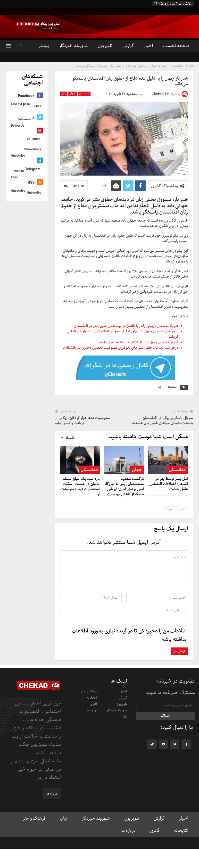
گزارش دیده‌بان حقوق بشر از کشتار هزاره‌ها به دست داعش (138, 342)
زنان (64, 94)
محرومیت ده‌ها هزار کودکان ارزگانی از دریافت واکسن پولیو (82, 420)
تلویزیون (105, 46)
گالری (94, 704)
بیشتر (44, 46)
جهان (72, 94)
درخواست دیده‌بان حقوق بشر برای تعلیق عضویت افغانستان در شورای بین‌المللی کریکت (122, 334)
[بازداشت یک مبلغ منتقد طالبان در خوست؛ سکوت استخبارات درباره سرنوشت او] (80, 460)
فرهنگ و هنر (89, 691)
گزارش (128, 46)
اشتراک (165, 716)
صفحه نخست (176, 46)
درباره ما (92, 710)
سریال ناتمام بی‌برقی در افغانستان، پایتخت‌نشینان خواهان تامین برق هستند (162, 420)
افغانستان (84, 94)
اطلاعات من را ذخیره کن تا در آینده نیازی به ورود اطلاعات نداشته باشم (129, 635)
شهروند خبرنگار (73, 46)
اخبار (148, 46)
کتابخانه (92, 698)
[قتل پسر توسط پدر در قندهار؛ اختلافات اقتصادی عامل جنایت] (168, 460)
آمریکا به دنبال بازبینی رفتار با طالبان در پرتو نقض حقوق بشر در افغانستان (126, 326)
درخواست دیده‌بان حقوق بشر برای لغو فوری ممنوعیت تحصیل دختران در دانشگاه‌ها (120, 348)
